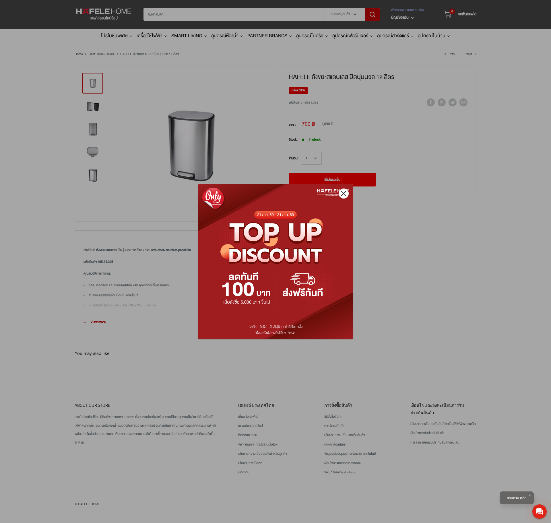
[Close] (344, 193)
